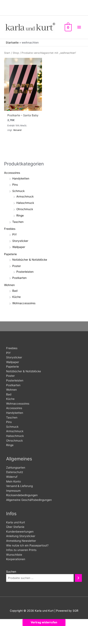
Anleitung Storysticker (20, 536)
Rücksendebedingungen (22, 495)
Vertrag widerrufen (44, 622)
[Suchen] (78, 578)
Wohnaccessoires (23, 303)
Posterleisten (25, 271)
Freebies (9, 228)
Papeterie (10, 254)
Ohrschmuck (24, 209)
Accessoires (12, 172)
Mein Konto (13, 481)
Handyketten (20, 178)
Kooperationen (15, 559)
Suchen (11, 571)
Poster (16, 266)
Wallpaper (18, 247)
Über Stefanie (15, 526)
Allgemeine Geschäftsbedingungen (29, 499)
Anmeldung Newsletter (21, 540)
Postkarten (19, 277)
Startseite (12, 42)
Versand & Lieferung (19, 486)
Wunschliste (14, 554)
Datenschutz (14, 472)
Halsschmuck (25, 202)
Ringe (20, 215)
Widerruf (11, 476)
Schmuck (18, 191)
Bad (14, 290)
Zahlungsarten (15, 467)
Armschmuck (25, 196)
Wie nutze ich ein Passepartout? (27, 545)
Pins (15, 184)
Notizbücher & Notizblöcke (29, 259)
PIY (14, 234)
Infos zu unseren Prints (21, 550)
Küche (16, 296)
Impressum (13, 490)
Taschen (18, 221)
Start (7, 52)
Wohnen (9, 285)
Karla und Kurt (15, 522)
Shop (16, 52)
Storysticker (20, 240)
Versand (17, 130)
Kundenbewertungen (20, 531)
